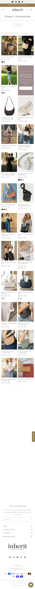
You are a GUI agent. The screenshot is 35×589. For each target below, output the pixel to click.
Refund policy (20, 580)
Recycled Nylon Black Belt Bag (8, 263)
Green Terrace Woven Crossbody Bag (24, 352)
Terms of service (13, 582)
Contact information (18, 585)
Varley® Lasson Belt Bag (8, 145)
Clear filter (18, 25)
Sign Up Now (26, 88)
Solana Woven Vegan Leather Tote (7, 235)
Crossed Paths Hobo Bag (8, 204)
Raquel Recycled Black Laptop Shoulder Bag (24, 146)
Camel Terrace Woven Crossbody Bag (7, 352)
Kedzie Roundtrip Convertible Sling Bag (24, 205)
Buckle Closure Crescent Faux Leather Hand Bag (8, 174)
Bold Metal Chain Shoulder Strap (25, 57)
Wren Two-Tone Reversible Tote (25, 235)
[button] (3, 10)
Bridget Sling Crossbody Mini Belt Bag (25, 174)
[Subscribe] (30, 519)
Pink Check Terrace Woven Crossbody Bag (9, 380)
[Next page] (22, 390)
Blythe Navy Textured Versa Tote (26, 293)
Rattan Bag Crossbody (24, 379)
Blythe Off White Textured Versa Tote (8, 293)
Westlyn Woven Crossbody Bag (9, 87)
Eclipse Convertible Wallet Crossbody (8, 324)
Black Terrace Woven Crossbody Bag (24, 324)
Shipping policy (23, 582)
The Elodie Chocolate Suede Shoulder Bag (7, 118)
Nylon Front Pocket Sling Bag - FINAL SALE (25, 263)
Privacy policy (29, 580)
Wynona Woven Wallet (7, 57)
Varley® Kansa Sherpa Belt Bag (25, 118)
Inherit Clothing (10, 580)
